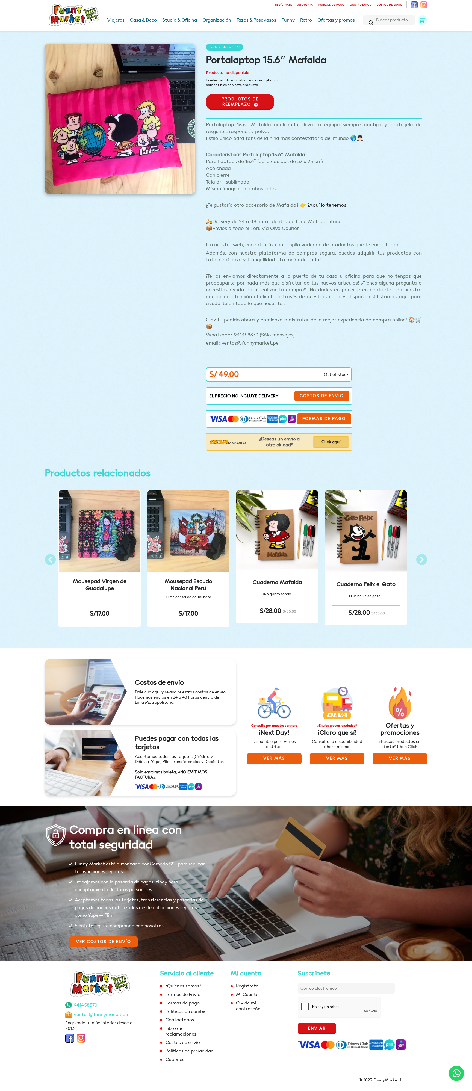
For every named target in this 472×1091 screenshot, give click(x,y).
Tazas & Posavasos (256, 20)
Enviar (317, 1028)
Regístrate (283, 5)
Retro (306, 20)
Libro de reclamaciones (181, 1031)
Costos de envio (322, 395)
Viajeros (116, 20)
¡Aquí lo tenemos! (328, 205)
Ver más (274, 758)
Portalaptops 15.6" (224, 47)
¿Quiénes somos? (183, 986)
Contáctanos (360, 5)
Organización (216, 20)
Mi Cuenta (305, 5)
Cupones (175, 1059)
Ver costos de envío (103, 941)
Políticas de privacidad (190, 1051)
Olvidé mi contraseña (248, 1006)
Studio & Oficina (179, 20)
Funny (288, 20)
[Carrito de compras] (422, 20)
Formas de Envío (183, 994)
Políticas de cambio (186, 1011)
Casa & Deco (143, 20)
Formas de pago (331, 5)
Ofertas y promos (336, 20)
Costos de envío (389, 5)
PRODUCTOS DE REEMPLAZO (240, 102)
